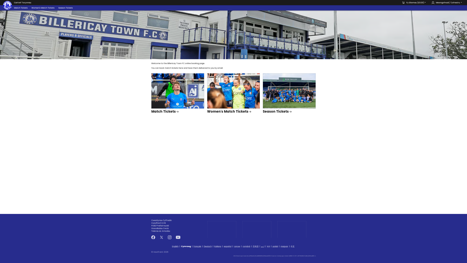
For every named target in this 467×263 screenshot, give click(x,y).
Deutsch (208, 246)
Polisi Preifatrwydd (160, 225)
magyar (284, 246)
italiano (217, 246)
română (246, 246)
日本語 (256, 246)
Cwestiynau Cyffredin (161, 220)
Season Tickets (65, 7)
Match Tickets (21, 7)
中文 (293, 246)
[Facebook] (153, 237)
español (227, 246)
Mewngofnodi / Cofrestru (447, 2)
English (175, 246)
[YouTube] (178, 237)
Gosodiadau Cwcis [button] (160, 228)
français (197, 246)
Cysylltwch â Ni (158, 223)
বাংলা (268, 246)
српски (237, 246)
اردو (262, 246)
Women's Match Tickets (42, 7)
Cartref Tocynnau (22, 2)
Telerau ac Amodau (160, 231)
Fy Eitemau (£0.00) (415, 2)
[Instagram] (169, 237)
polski (275, 246)
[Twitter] (161, 237)
